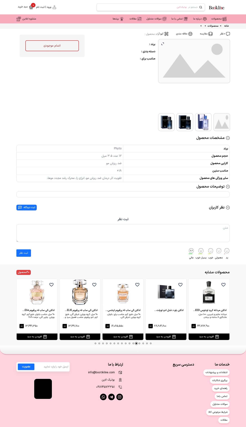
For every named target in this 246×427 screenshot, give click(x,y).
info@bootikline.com (101, 372)
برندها (116, 19)
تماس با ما (177, 19)
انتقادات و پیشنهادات (216, 372)
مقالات (133, 19)
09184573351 (105, 387)
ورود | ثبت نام (43, 7)
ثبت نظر (123, 219)
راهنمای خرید (220, 388)
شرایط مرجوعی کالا (217, 412)
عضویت (26, 367)
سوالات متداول (153, 19)
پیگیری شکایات (219, 380)
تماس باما (222, 396)
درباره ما (197, 19)
